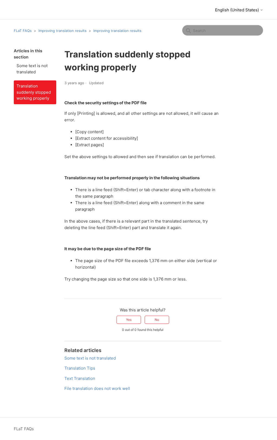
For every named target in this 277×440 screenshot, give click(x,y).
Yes (128, 320)
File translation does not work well (97, 388)
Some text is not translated (32, 68)
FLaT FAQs (23, 30)
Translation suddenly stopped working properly (34, 92)
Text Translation (79, 378)
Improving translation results (62, 30)
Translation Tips (79, 368)
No (157, 320)
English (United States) (237, 10)
